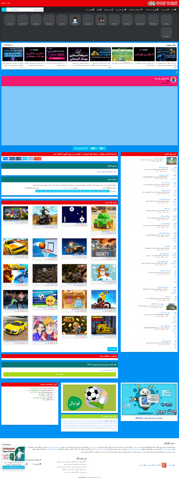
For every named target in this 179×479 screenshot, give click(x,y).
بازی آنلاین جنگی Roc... (164, 233)
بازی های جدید (80, 427)
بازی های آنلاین (88, 427)
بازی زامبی (79, 425)
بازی (101, 191)
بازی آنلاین (106, 191)
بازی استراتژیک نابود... (163, 167)
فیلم (98, 9)
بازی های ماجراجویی (133, 449)
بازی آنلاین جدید (89, 421)
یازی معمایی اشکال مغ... (162, 287)
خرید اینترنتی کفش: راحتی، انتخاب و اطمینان (74, 469)
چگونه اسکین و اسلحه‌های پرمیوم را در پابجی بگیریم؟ (71, 461)
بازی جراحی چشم (166, 182)
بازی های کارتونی (100, 449)
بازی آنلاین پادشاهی (74, 191)
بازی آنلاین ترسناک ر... (164, 326)
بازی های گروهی (51, 449)
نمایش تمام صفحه (80, 148)
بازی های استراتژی (167, 449)
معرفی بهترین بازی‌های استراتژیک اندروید (75, 464)
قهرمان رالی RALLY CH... (157, 304)
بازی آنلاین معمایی (90, 423)
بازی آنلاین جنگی (82, 421)
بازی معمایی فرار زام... (158, 158)
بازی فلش (74, 425)
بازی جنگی (92, 425)
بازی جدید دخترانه (99, 425)
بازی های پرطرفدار (135, 9)
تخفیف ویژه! (13, 467)
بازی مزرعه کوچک (166, 190)
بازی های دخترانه (73, 427)
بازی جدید (164, 9)
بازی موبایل (108, 9)
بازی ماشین (109, 427)
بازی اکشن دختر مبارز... (165, 270)
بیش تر (113, 349)
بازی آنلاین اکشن (98, 421)
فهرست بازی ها (151, 9)
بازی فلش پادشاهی (52, 191)
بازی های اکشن (93, 447)
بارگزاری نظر (59, 374)
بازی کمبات (168, 296)
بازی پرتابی (114, 429)
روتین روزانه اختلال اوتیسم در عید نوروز (75, 472)
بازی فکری (68, 425)
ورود (8, 3)
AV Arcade (88, 477)
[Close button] (24, 445)
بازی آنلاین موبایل (81, 423)
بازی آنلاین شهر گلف (166, 341)
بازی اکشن (66, 423)
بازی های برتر (120, 9)
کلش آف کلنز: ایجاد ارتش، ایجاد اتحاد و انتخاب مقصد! (71, 467)
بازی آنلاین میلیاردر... (165, 223)
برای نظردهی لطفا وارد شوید (108, 370)
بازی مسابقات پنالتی (164, 253)
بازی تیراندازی (114, 425)
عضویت (3, 3)
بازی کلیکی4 (167, 208)
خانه (173, 9)
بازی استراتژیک (68, 188)
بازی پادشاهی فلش (40, 191)
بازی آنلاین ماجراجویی (109, 423)
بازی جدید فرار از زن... (164, 312)
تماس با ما (89, 9)
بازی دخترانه (85, 425)
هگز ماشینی (167, 246)
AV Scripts (98, 477)
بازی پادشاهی (94, 191)
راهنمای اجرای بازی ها (33, 460)
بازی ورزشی (66, 427)
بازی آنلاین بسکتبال (165, 216)
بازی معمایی (101, 427)
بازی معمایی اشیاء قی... (164, 199)
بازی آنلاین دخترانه (73, 421)
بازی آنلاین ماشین (100, 423)
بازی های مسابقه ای (54, 447)
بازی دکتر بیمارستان (164, 175)
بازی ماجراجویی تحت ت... (162, 261)
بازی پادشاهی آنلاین (63, 191)
